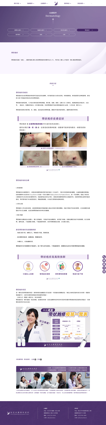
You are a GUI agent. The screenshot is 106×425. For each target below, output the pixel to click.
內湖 (33, 359)
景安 (38, 359)
